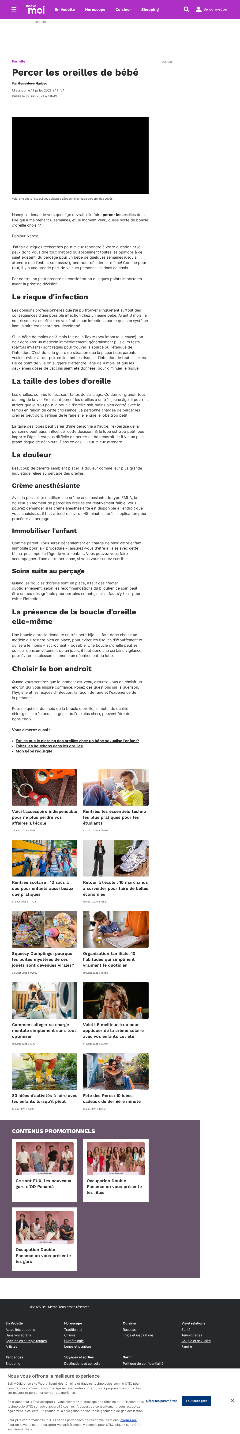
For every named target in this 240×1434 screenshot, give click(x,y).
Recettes (129, 1329)
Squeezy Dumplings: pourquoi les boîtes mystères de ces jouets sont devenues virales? (43, 959)
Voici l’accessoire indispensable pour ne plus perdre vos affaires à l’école (44, 817)
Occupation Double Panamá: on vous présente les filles (114, 1186)
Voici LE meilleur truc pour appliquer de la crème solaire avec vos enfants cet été (113, 1030)
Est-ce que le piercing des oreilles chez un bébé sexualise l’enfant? (77, 740)
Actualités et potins (20, 1329)
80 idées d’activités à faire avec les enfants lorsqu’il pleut (44, 1098)
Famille (18, 61)
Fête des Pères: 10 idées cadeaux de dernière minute (112, 1098)
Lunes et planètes (77, 1346)
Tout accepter (196, 1401)
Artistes (11, 1346)
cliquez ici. (128, 1420)
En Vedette (65, 9)
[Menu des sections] (14, 9)
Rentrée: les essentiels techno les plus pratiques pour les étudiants (114, 817)
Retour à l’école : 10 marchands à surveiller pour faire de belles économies (115, 888)
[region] (120, 1401)
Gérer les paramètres (162, 1401)
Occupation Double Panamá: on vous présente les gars (43, 1255)
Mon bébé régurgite (34, 751)
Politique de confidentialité (143, 1363)
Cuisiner (123, 9)
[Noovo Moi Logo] (35, 9)
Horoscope (95, 9)
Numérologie (74, 1341)
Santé (185, 1329)
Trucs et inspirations (138, 1335)
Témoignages (191, 1335)
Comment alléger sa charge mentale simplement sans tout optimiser (44, 1030)
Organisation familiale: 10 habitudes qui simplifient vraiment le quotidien (109, 959)
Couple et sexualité (196, 1341)
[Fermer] (232, 1401)
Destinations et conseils (82, 1363)
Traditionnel (73, 1329)
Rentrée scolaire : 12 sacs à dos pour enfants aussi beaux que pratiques (42, 888)
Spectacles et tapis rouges (26, 1341)
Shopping (150, 9)
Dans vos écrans (18, 1335)
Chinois (69, 1335)
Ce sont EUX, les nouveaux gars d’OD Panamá (43, 1183)
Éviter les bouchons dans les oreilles (49, 746)
